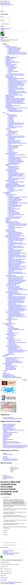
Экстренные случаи (10, 60)
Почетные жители (10, 58)
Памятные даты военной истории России (15, 98)
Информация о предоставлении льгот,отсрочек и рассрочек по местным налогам (17, 316)
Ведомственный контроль (11, 318)
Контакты (10, 125)
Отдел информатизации (13, 212)
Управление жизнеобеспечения (15, 199)
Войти (2, 11)
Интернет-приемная (7, 363)
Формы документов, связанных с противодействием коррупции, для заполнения (16, 247)
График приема (11, 132)
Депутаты (8, 128)
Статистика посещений (8, 554)
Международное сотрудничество (15, 233)
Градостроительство (10, 96)
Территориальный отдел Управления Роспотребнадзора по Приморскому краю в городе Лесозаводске (17, 92)
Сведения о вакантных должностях (16, 276)
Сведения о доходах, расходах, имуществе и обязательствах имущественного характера (17, 351)
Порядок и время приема (11, 365)
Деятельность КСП (10, 337)
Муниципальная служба (11, 169)
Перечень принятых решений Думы (16, 137)
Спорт (9, 72)
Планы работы (11, 148)
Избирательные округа (13, 131)
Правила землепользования (9, 428)
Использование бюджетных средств (16, 314)
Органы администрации (11, 194)
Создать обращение (10, 367)
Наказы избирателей (12, 133)
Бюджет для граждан (7, 433)
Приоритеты (8, 219)
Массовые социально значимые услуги (14, 362)
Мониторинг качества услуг (12, 360)
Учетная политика (12, 344)
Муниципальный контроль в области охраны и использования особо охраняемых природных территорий (16, 300)
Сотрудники (11, 327)
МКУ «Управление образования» (15, 288)
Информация (9, 324)
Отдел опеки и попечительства (15, 216)
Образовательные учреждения (15, 282)
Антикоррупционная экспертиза (15, 242)
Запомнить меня (5, 23)
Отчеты (10, 150)
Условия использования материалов (11, 552)
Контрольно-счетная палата (9, 323)
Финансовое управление (13, 198)
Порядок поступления (13, 172)
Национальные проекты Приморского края (15, 185)
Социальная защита (12, 66)
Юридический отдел (12, 167)
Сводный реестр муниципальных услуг (14, 357)
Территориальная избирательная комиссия (12, 418)
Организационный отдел (13, 166)
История (8, 56)
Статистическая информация (12, 311)
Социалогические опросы (14, 49)
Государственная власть (11, 77)
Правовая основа (12, 171)
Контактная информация (13, 283)
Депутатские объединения (11, 164)
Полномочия (11, 121)
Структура (10, 119)
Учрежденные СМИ (10, 229)
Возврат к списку (4, 547)
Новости (8, 45)
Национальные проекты (11, 64)
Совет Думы (11, 120)
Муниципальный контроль (12, 291)
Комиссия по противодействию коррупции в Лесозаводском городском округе (17, 273)
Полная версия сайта (5, 3)
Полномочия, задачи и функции (13, 218)
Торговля (5, 456)
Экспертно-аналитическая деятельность (17, 342)
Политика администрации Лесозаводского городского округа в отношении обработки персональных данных (15, 446)
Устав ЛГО (10, 117)
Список (10, 130)
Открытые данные (10, 97)
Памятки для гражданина (14, 50)
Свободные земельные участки (10, 432)
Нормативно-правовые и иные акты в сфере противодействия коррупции (16, 238)
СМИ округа (8, 63)
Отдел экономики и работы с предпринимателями (14, 201)
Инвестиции (6, 457)
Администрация (6, 192)
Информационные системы (12, 221)
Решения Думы (11, 138)
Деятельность (9, 134)
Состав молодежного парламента (15, 189)
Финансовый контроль (11, 284)
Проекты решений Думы (13, 141)
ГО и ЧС (5, 444)
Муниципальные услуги (11, 358)
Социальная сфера (10, 65)
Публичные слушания (13, 147)
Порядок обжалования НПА (14, 140)
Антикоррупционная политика (15, 111)
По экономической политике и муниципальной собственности (15, 160)
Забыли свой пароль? (5, 28)
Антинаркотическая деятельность (15, 73)
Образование (11, 69)
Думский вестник (12, 114)
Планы (9, 320)
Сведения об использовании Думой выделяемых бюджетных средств (16, 123)
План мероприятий (12, 348)
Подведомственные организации (13, 222)
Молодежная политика (13, 71)
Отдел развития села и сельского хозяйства (17, 202)
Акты (9, 321)
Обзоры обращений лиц (11, 368)
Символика (8, 59)
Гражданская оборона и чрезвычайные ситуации (16, 107)
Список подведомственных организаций (17, 223)
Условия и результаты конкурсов (15, 279)
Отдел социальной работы (14, 206)
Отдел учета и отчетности (14, 168)
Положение (10, 188)
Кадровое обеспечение (11, 275)
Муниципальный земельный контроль (16, 297)
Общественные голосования (12, 62)
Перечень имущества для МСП (10, 460)
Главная (5, 43)
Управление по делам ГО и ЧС (15, 110)
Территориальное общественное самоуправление (13, 106)
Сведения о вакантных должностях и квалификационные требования (16, 174)
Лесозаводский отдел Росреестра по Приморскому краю (16, 86)
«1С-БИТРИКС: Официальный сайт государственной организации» (11, 583)
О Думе (7, 113)
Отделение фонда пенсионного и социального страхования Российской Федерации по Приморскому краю (16, 83)
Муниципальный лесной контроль (16, 310)
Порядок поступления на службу (15, 277)
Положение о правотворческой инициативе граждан (15, 146)
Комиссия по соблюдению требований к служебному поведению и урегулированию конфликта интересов (17, 254)
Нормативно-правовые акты (14, 347)
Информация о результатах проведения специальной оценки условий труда (17, 281)
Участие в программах (11, 230)
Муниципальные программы (14, 232)
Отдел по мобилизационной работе (16, 214)
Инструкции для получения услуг (13, 361)
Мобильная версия (5, 37)
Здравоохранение (12, 67)
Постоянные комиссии (11, 153)
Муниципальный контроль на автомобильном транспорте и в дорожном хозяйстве (17, 294)
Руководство (11, 118)
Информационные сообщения (15, 47)
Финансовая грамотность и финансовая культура (14, 447)
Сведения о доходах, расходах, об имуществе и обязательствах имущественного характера (15, 251)
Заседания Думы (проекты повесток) (16, 135)
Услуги (4, 356)
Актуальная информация (11, 46)
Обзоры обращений (12, 182)
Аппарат (8, 165)
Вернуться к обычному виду (7, 4)
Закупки (10, 330)
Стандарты (10, 336)
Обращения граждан (10, 180)
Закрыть (2, 29)
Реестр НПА (11, 139)
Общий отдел (11, 209)
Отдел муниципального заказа (15, 205)
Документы (5, 355)
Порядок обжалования (13, 328)
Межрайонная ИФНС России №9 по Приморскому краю (16, 79)
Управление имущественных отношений (17, 196)
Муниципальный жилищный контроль (17, 296)
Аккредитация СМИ (12, 152)
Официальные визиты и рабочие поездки (17, 53)
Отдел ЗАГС (11, 215)
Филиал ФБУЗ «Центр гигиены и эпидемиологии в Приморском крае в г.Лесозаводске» (16, 89)
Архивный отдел (12, 211)
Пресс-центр (11, 207)
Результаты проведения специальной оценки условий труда (16, 179)
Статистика (10, 151)
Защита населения (12, 108)
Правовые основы (10, 334)
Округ (4, 44)
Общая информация (12, 116)
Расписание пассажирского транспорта (14, 94)
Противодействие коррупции (12, 184)
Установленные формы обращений (16, 181)
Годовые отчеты (11, 343)
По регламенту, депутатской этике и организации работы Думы (16, 162)
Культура (10, 70)
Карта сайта (5, 551)
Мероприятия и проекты (13, 51)
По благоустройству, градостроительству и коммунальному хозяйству (17, 157)
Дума (4, 112)
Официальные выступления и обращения (17, 52)
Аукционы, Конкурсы (8, 454)
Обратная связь (4, 577)
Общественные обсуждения (14, 234)
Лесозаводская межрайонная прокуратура (17, 80)
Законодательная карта (11, 369)
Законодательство (12, 335)
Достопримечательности (11, 57)
